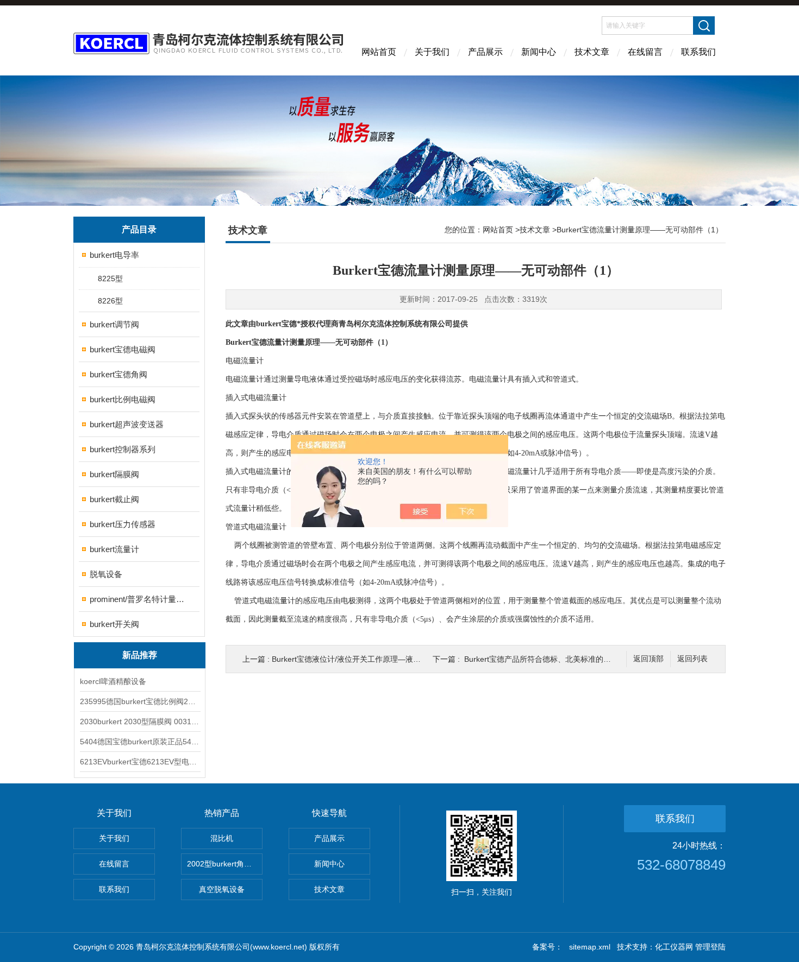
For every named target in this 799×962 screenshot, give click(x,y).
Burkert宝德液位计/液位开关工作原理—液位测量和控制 (365, 659)
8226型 (110, 300)
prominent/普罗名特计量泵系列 (140, 599)
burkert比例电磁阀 (122, 399)
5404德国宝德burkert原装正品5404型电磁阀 (139, 741)
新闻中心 (538, 51)
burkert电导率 (114, 255)
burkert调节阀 (114, 324)
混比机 (221, 838)
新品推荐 (139, 655)
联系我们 (698, 51)
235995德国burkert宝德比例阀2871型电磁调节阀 (139, 701)
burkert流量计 (114, 549)
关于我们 (432, 51)
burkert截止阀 (114, 499)
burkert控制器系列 (122, 449)
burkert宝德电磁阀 (122, 349)
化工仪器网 (674, 946)
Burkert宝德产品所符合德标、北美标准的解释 (541, 659)
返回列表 (692, 659)
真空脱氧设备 (222, 889)
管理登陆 (710, 946)
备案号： (547, 946)
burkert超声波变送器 (127, 424)
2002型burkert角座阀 (223, 863)
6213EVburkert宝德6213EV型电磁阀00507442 (139, 761)
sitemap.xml (589, 946)
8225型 (110, 278)
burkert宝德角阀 (118, 374)
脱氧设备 (106, 574)
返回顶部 (648, 659)
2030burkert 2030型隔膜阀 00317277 (139, 721)
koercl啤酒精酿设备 (113, 681)
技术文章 (592, 51)
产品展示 (485, 51)
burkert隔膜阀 (114, 474)
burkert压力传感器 (122, 524)
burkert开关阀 (114, 624)
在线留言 (645, 51)
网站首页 (378, 51)
